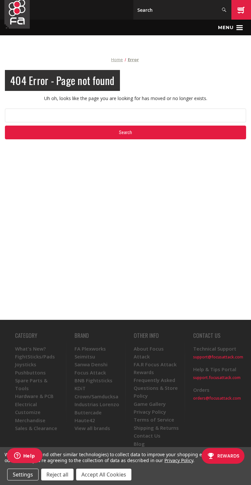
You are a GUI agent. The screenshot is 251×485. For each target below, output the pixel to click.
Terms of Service (154, 419)
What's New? (30, 348)
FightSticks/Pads (35, 356)
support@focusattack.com (218, 357)
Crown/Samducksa (96, 396)
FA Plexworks (90, 348)
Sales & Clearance (36, 428)
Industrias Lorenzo (97, 404)
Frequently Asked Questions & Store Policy (156, 388)
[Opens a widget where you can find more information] (24, 456)
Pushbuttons (30, 372)
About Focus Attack (149, 352)
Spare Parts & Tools (31, 384)
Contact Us (147, 435)
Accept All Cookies (103, 474)
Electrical (26, 404)
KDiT (80, 388)
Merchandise (30, 420)
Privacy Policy (150, 411)
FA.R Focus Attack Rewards (155, 368)
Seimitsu (85, 356)
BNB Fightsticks (93, 380)
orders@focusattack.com (217, 398)
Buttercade (88, 412)
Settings (23, 474)
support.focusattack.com (217, 377)
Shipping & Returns (156, 427)
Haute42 (85, 420)
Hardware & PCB (34, 396)
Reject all (57, 474)
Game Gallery (150, 404)
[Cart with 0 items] (241, 10)
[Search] (224, 10)
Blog (139, 444)
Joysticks (25, 364)
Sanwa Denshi (91, 364)
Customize (28, 412)
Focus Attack (90, 372)
